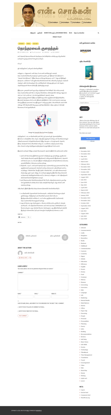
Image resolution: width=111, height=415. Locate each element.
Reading (83, 331)
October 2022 (85, 203)
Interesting (84, 285)
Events (83, 269)
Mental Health (85, 300)
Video (82, 365)
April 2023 (84, 187)
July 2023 (84, 180)
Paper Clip (84, 311)
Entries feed (84, 392)
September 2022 (86, 206)
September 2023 (86, 174)
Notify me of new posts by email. (28, 311)
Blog (70, 33)
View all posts (24, 257)
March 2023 (84, 190)
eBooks (83, 259)
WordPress (39, 410)
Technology (84, 350)
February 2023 (85, 193)
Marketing (84, 298)
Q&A (82, 329)
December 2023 (85, 167)
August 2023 (84, 177)
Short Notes (84, 342)
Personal (83, 318)
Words (83, 373)
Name (19, 294)
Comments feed (85, 395)
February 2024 (85, 164)
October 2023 (85, 172)
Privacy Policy (57, 37)
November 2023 (85, 169)
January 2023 (85, 195)
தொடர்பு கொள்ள (79, 33)
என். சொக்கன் (37, 52)
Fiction (83, 272)
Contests (83, 251)
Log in (83, 390)
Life (82, 295)
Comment (21, 272)
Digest (83, 256)
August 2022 (84, 208)
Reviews (83, 337)
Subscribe (84, 108)
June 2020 (84, 219)
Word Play (84, 370)
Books (83, 241)
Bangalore (84, 235)
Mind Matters (85, 303)
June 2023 (84, 182)
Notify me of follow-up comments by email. (32, 307)
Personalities (85, 321)
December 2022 (85, 198)
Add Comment (55, 52)
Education (84, 261)
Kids (82, 290)
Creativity (84, 254)
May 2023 (84, 185)
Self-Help (35, 43)
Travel (83, 360)
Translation (84, 357)
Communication (85, 248)
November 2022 (85, 200)
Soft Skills (84, 344)
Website (53, 294)
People (28, 43)
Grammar (84, 277)
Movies (83, 305)
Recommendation (86, 334)
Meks (27, 410)
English (83, 267)
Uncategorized (85, 363)
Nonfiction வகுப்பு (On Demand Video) (55, 33)
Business (83, 243)
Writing (83, 376)
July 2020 (84, 216)
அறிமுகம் (33, 33)
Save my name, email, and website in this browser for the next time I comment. (41, 303)
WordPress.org (85, 398)
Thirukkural (84, 352)
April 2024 (84, 159)
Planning (83, 324)
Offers (83, 308)
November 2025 (85, 154)
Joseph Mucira (39, 132)
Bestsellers (84, 238)
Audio (82, 233)
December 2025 (85, 151)
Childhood (84, 246)
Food (82, 274)
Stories (83, 347)
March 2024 (84, 161)
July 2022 (84, 211)
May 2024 (84, 156)
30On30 (83, 228)
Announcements (86, 230)
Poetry (83, 326)
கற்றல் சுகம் (84, 378)
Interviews (84, 287)
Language (84, 292)
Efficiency (21, 43)
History (83, 280)
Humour (83, 282)
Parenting (84, 313)
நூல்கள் (40, 33)
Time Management (86, 355)
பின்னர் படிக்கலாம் (31, 236)
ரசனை (83, 381)
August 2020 (84, 213)
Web (82, 368)
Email (36, 294)
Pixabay (50, 132)
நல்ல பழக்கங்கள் (55, 236)
